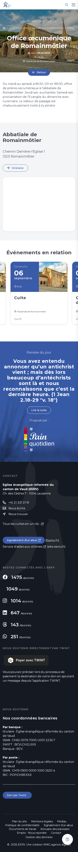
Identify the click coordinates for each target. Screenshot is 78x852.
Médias (61, 821)
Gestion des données (39, 837)
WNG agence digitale (57, 844)
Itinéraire (18, 168)
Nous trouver (18, 514)
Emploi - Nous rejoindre (32, 832)
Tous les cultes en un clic (21, 524)
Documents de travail (22, 829)
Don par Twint (17, 795)
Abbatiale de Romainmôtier (40, 61)
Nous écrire (17, 508)
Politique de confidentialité (22, 825)
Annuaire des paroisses (54, 829)
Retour (41, 72)
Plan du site (19, 821)
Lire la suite (39, 410)
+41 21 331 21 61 (19, 502)
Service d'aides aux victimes (22, 546)
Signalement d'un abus (22, 540)
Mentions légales (42, 821)
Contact (56, 832)
